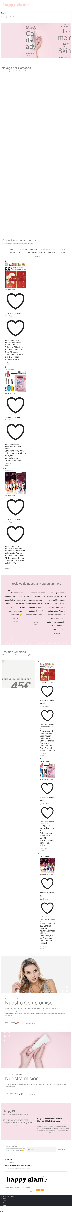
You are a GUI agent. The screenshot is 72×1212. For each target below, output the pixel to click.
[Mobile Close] (1, 1194)
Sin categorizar (45, 249)
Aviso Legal (11, 1162)
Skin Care (18, 342)
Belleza (62, 249)
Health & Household (38, 253)
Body (19, 253)
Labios (4, 1200)
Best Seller (13, 249)
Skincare (37, 256)
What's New (23, 249)
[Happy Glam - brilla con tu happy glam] (26, 1178)
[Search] (1, 21)
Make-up (11, 548)
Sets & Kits (12, 342)
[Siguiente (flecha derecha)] (2, 1211)
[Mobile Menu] (31, 4)
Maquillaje (7, 448)
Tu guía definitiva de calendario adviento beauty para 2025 (50, 1119)
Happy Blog (6, 1205)
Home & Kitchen (52, 253)
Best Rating (33, 249)
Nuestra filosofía (7, 1203)
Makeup (62, 253)
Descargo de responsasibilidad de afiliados (19, 1168)
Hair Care (27, 253)
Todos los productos (8, 1196)
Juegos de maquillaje (15, 446)
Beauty (55, 249)
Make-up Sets (18, 548)
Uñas (4, 1198)
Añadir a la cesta (10, 289)
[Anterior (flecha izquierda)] (0, 1211)
